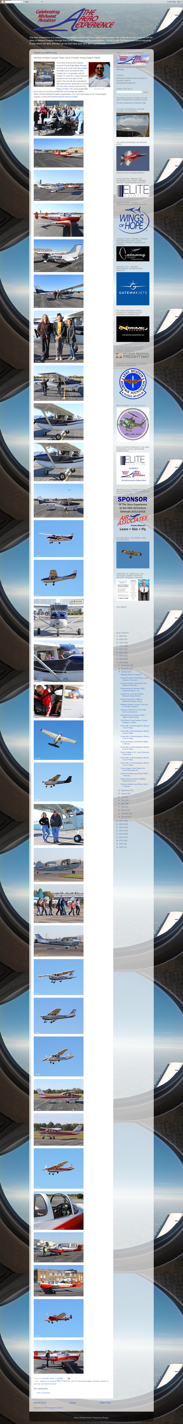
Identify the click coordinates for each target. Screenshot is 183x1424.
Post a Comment (43, 1393)
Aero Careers (69, 86)
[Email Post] (68, 1378)
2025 (121, 639)
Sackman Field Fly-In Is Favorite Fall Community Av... (133, 711)
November (125, 669)
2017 (121, 821)
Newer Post (40, 1402)
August (124, 794)
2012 (121, 837)
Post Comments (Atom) (53, 1408)
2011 (121, 840)
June (123, 800)
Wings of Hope (62, 89)
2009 (121, 847)
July (123, 797)
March (124, 810)
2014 (121, 831)
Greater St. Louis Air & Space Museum (72, 76)
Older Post (105, 1402)
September (125, 790)
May (123, 803)
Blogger (106, 1418)
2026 (121, 636)
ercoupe (96, 1381)
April (123, 807)
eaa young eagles (85, 1381)
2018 (121, 662)
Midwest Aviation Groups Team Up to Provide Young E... (134, 706)
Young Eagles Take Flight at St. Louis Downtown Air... (133, 769)
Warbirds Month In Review (131, 675)
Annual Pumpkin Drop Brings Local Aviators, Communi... (134, 679)
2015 (121, 827)
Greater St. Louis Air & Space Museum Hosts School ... (132, 695)
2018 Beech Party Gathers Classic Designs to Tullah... (134, 721)
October (124, 672)
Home (73, 1402)
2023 (121, 646)
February (125, 813)
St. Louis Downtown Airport (77, 68)
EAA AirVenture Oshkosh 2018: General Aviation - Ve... (133, 690)
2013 (121, 834)
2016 (121, 824)
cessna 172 (44, 1381)
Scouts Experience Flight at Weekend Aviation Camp (131, 700)
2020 (121, 656)
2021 (121, 653)
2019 (121, 659)
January (124, 817)
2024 (121, 643)
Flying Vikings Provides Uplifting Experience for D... (133, 780)
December (125, 665)
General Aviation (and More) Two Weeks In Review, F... (134, 684)
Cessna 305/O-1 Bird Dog (60, 1381)
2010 (121, 844)
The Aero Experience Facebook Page (131, 103)
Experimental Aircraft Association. (64, 97)
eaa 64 (74, 1381)
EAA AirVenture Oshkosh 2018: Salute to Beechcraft (133, 716)
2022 (121, 649)
